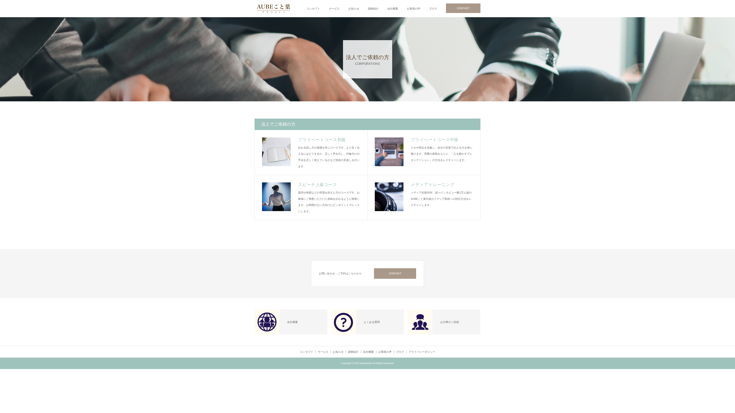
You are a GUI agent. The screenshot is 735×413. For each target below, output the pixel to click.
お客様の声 (413, 8)
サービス (334, 8)
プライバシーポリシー (421, 351)
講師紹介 (373, 8)
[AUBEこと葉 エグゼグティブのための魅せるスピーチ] (274, 8)
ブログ (433, 8)
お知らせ (353, 8)
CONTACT (463, 8)
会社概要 (392, 8)
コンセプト (313, 8)
